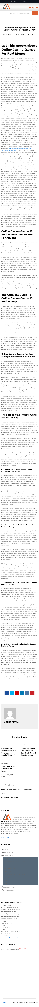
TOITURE (6, 877)
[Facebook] (1, 897)
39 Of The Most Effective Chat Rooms (8, 768)
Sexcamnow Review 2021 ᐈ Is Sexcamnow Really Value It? (8, 751)
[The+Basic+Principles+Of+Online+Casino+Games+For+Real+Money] (12, 693)
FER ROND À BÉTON (10, 868)
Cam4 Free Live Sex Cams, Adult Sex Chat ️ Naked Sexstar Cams (28, 751)
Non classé (32, 35)
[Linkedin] (13, 897)
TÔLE (5, 880)
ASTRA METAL (20, 35)
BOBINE (6, 858)
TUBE (5, 883)
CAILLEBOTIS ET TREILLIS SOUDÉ (14, 862)
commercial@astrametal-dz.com (11, 937)
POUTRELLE (7, 871)
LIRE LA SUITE (5, 837)
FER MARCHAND (9, 865)
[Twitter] (4, 897)
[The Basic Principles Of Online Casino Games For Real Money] (7, 693)
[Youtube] (10, 897)
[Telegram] (21, 896)
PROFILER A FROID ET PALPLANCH (14, 874)
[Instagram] (18, 897)
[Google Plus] (7, 897)
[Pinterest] (16, 897)
